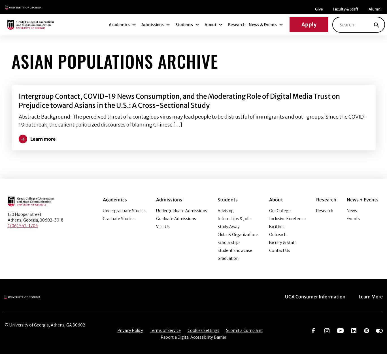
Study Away (229, 226)
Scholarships (229, 242)
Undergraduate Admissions (181, 210)
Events (353, 218)
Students (184, 24)
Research (237, 24)
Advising (226, 210)
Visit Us (163, 226)
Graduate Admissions (176, 218)
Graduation (228, 258)
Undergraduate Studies (124, 210)
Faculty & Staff (345, 9)
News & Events (263, 24)
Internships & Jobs (235, 218)
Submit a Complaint (244, 330)
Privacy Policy (130, 330)
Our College (280, 210)
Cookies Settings (203, 330)
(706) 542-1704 (23, 225)
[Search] (376, 25)
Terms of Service (165, 330)
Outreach (277, 234)
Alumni (375, 9)
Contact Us (279, 250)
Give (319, 9)
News (352, 210)
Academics (119, 24)
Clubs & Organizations (238, 234)
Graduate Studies (119, 218)
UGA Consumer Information (315, 297)
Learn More (371, 297)
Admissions (152, 24)
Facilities (276, 226)
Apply (308, 24)
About (210, 24)
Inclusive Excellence (287, 218)
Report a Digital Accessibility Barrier (193, 337)
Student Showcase (235, 250)
